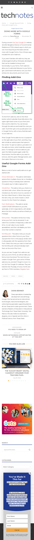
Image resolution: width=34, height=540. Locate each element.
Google (20, 276)
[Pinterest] (22, 2)
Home (4, 23)
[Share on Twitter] (23, 284)
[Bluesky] (14, 2)
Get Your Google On (19, 42)
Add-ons (5, 276)
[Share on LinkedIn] (27, 284)
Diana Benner (14, 36)
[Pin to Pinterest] (25, 284)
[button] (3, 364)
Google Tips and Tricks (17, 23)
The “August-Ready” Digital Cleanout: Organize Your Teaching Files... (17, 373)
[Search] (32, 7)
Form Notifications (8, 204)
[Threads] (25, 2)
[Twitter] (11, 2)
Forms (13, 276)
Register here (24, 269)
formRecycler (6, 234)
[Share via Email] (29, 284)
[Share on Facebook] (21, 284)
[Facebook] (8, 2)
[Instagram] (19, 2)
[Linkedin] (16, 2)
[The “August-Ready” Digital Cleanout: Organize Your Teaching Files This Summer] (17, 358)
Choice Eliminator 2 (8, 177)
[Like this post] (19, 284)
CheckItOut (6, 188)
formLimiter (6, 218)
